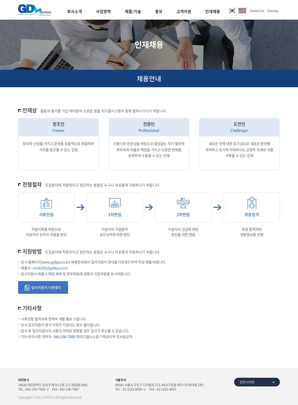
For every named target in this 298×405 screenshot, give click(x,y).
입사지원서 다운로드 (46, 287)
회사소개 (74, 11)
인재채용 (212, 11)
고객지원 (183, 11)
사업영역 (103, 11)
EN (242, 10)
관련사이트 (247, 382)
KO (232, 10)
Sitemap (272, 11)
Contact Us (257, 11)
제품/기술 (133, 11)
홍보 (159, 11)
